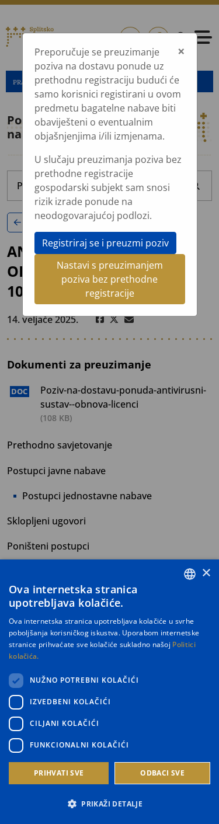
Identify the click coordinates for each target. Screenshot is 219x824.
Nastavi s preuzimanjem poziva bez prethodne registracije (110, 279)
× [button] (205, 573)
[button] (109, 804)
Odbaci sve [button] (162, 773)
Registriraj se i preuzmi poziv (105, 243)
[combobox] (190, 574)
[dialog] (109, 691)
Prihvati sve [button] (59, 773)
